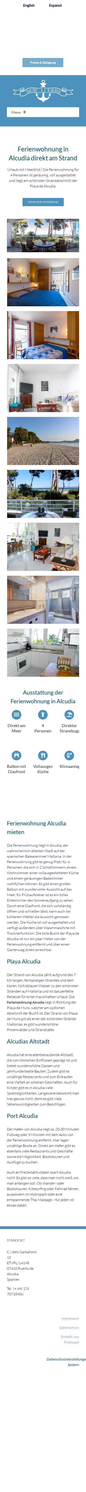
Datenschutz (69, 1327)
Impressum (70, 1318)
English (29, 5)
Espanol (55, 5)
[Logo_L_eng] (43, 81)
